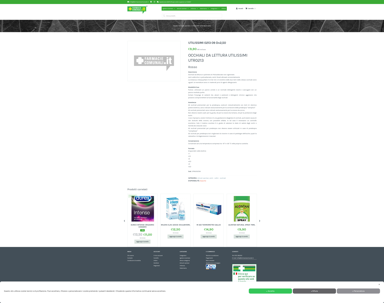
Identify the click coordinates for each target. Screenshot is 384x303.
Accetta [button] (271, 291)
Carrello (156, 258)
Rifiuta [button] (315, 291)
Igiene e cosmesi (168, 8)
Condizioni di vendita (134, 260)
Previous (124, 220)
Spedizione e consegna (213, 263)
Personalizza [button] (359, 291)
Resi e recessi (210, 260)
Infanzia (193, 8)
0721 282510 (238, 255)
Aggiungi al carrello (142, 241)
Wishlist (156, 263)
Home (175, 26)
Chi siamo (130, 255)
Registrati (157, 265)
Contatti (130, 258)
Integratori (214, 8)
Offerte (224, 8)
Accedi (240, 8)
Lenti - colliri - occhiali (218, 178)
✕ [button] (379, 284)
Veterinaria (203, 8)
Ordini (155, 260)
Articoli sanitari (182, 8)
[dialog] (192, 292)
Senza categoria (185, 260)
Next (259, 220)
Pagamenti (209, 258)
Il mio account (158, 255)
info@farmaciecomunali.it (245, 258)
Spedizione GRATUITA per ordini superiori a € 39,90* (175, 2)
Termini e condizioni (212, 255)
